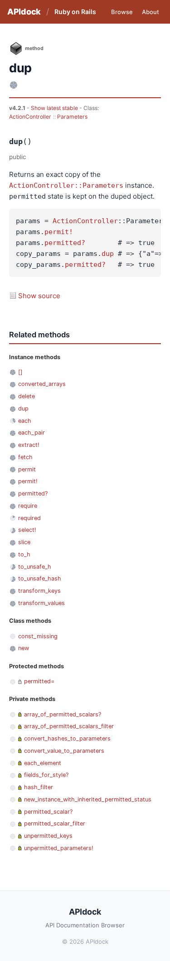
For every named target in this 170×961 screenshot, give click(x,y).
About (150, 11)
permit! (58, 232)
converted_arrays (42, 383)
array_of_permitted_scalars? (62, 714)
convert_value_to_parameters (64, 750)
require (27, 505)
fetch (25, 457)
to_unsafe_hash (39, 578)
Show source (39, 295)
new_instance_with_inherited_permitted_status (87, 799)
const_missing (38, 636)
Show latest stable (55, 108)
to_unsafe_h (34, 566)
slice (24, 542)
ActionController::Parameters (66, 185)
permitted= (39, 681)
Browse (122, 11)
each (24, 420)
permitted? (64, 243)
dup (108, 254)
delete (26, 396)
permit (27, 469)
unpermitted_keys (48, 835)
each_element (42, 763)
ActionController (30, 116)
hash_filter (38, 787)
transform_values (41, 603)
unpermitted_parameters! (58, 848)
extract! (28, 444)
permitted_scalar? (48, 811)
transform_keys (39, 590)
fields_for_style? (46, 774)
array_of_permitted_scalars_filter (69, 726)
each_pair (31, 432)
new (23, 648)
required (29, 518)
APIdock (24, 11)
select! (27, 529)
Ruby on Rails (75, 11)
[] (20, 372)
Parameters (72, 116)
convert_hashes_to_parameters (67, 738)
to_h (24, 554)
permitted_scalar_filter (54, 823)
